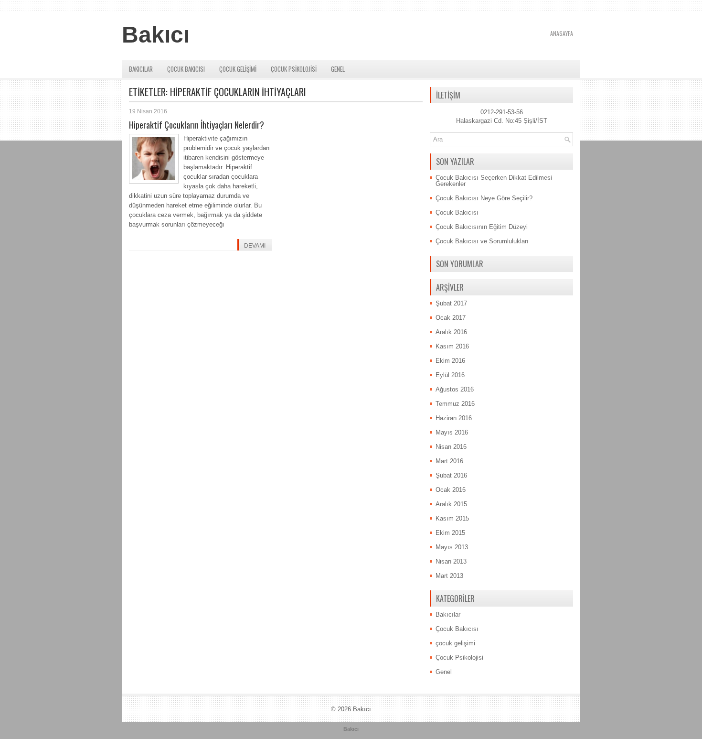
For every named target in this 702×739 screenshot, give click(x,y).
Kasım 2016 (452, 346)
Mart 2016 (449, 461)
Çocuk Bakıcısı (186, 69)
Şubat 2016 (451, 475)
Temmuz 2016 (455, 403)
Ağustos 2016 (455, 389)
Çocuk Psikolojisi (294, 69)
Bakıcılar (141, 69)
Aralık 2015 (451, 504)
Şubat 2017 (451, 303)
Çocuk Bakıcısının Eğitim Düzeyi (482, 226)
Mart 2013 (449, 575)
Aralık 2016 (451, 332)
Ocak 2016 (451, 489)
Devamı (255, 245)
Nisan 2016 (451, 446)
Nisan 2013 (451, 561)
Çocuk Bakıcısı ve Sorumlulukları (482, 241)
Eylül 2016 (450, 375)
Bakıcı (156, 34)
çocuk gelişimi (237, 69)
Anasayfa (561, 33)
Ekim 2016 (450, 360)
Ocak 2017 (451, 317)
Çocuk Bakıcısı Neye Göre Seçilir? (484, 198)
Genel (338, 69)
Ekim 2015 (450, 532)
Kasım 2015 (452, 518)
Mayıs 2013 (452, 547)
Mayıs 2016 (452, 432)
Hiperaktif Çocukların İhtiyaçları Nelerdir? (196, 125)
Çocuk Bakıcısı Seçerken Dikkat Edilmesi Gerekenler (494, 180)
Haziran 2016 (454, 418)
